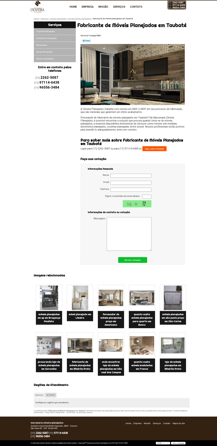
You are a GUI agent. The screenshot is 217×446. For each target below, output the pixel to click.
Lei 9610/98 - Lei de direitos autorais (79, 412)
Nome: (106, 175)
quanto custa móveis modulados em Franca (142, 365)
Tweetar (86, 40)
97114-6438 (178, 5)
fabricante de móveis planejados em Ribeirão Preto (80, 365)
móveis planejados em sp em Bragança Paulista (49, 318)
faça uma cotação (154, 148)
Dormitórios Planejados (46, 38)
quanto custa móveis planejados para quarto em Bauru (142, 319)
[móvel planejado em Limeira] (80, 298)
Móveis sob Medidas (45, 59)
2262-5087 (177, 2)
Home (73, 6)
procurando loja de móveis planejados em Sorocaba (49, 365)
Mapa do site (179, 423)
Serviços (119, 6)
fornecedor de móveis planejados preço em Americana (111, 319)
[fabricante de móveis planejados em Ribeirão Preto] (80, 345)
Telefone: (105, 189)
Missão (103, 6)
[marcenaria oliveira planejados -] (49, 6)
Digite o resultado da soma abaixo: (123, 196)
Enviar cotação (133, 260)
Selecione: (39, 395)
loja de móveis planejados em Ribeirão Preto (173, 365)
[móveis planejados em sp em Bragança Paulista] (49, 298)
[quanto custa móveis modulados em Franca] (142, 345)
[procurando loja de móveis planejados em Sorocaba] (49, 345)
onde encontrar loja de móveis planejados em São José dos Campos (111, 367)
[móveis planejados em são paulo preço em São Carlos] (173, 298)
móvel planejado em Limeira (80, 316)
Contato (136, 6)
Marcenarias (41, 45)
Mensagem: (100, 218)
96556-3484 (178, 7)
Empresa (88, 6)
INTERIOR (50, 395)
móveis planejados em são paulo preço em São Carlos (173, 318)
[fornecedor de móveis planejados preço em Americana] (111, 298)
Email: (106, 182)
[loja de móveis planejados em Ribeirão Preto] (173, 345)
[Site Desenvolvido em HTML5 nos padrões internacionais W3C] (163, 443)
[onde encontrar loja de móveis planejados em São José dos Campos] (111, 345)
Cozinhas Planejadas (45, 31)
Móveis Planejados (44, 52)
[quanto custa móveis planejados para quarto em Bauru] (142, 298)
